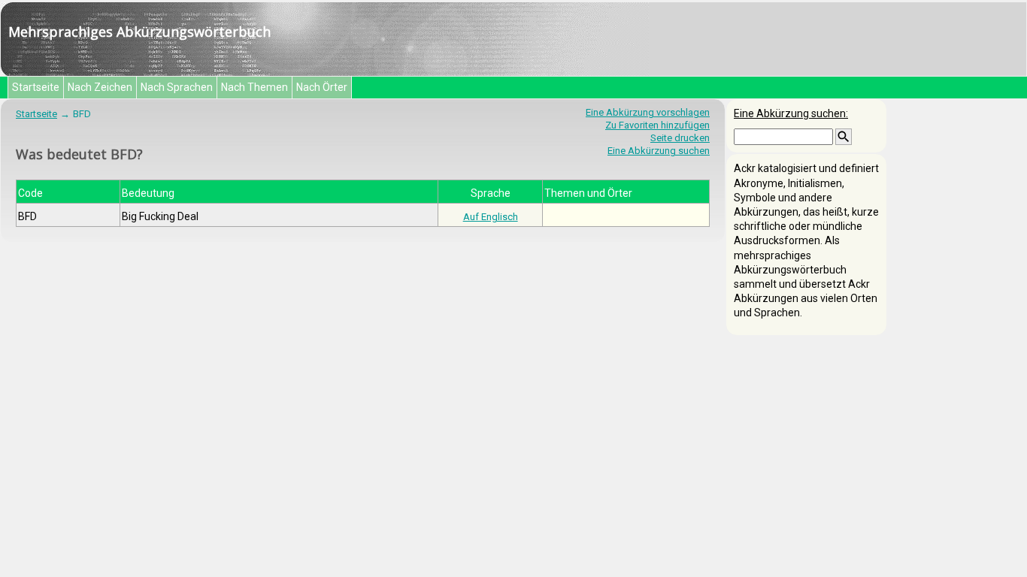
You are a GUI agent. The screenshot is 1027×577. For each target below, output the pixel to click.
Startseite (35, 87)
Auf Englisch (490, 216)
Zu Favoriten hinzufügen (657, 125)
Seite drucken (680, 137)
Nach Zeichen (100, 87)
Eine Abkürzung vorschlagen (648, 112)
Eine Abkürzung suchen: (791, 113)
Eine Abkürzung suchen (658, 150)
